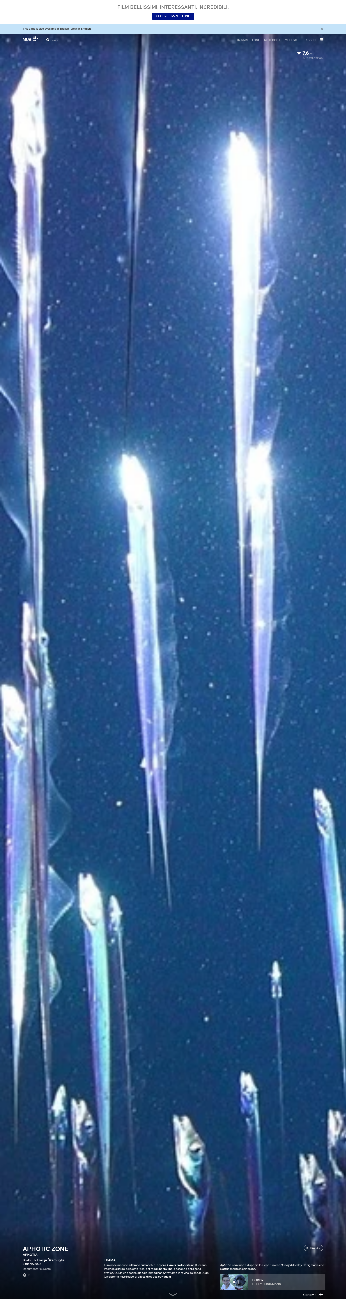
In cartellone (248, 39)
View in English (80, 28)
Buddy (258, 1280)
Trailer (315, 1247)
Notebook (272, 39)
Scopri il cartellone (173, 16)
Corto (47, 1269)
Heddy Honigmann (266, 1284)
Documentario (32, 1269)
